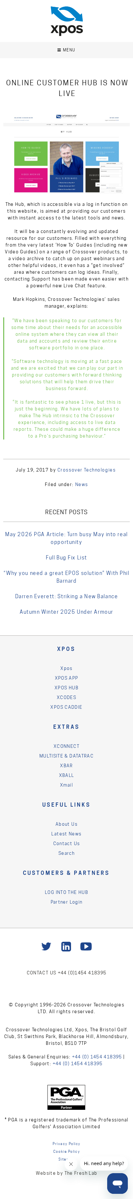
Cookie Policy (66, 1151)
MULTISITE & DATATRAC (66, 756)
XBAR (66, 765)
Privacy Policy (66, 1144)
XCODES (66, 697)
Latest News (66, 833)
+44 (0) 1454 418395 (97, 1056)
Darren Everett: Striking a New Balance (66, 596)
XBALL (66, 775)
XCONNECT (66, 746)
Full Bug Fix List (66, 558)
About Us (66, 824)
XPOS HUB (66, 687)
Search (66, 853)
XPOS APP (66, 678)
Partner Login (67, 902)
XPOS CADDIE (66, 707)
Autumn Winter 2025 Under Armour (66, 612)
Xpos (66, 668)
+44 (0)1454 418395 (82, 972)
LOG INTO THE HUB (66, 892)
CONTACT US (42, 972)
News (81, 484)
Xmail (66, 785)
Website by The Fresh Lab (66, 1173)
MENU (69, 50)
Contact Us (66, 843)
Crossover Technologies (86, 469)
